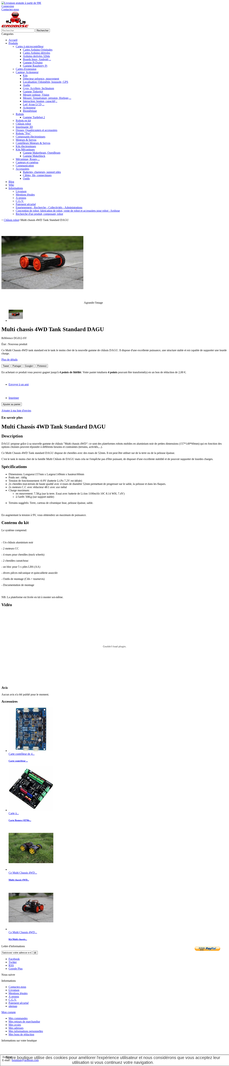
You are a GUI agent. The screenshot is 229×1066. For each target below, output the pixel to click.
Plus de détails (9, 359)
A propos (21, 197)
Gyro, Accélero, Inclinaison (38, 88)
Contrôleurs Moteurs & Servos (33, 143)
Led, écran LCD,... (33, 104)
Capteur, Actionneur (27, 72)
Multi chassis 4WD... (19, 879)
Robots (20, 114)
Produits (13, 43)
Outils (26, 178)
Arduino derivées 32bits (36, 56)
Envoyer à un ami (19, 384)
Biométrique (30, 110)
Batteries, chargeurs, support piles (42, 172)
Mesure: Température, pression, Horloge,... (47, 97)
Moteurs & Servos (26, 139)
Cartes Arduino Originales (37, 49)
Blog (11, 181)
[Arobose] (15, 26)
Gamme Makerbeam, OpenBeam (41, 152)
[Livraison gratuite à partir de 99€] (21, 2)
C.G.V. (20, 201)
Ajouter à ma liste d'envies (16, 410)
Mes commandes (18, 1018)
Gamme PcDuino (33, 62)
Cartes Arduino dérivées (36, 52)
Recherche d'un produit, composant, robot (39, 213)
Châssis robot (23, 123)
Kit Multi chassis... (18, 939)
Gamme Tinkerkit (33, 91)
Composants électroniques (30, 136)
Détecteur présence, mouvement (41, 78)
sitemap (13, 1006)
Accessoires (22, 168)
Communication (25, 165)
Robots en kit (23, 120)
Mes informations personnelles (26, 1031)
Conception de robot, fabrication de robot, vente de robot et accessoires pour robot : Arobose (68, 210)
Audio (26, 85)
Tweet (6, 366)
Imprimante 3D (24, 126)
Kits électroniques (26, 146)
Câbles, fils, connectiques (37, 175)
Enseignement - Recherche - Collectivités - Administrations (49, 207)
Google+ (29, 366)
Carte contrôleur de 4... (22, 753)
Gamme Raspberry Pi (35, 65)
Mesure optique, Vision (36, 94)
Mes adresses (16, 1028)
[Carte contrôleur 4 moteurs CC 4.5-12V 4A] (31, 750)
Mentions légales (25, 194)
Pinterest (42, 366)
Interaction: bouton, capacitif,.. (40, 101)
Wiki (11, 184)
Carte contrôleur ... (18, 761)
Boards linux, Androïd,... (37, 59)
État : (4, 344)
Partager (17, 366)
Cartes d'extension (26, 68)
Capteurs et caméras (27, 162)
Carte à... (14, 813)
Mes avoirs (15, 1024)
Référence (7, 338)
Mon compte (8, 1012)
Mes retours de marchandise (24, 1021)
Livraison (21, 191)
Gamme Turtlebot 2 (34, 117)
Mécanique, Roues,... (28, 159)
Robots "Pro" (23, 133)
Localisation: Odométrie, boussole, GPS (45, 81)
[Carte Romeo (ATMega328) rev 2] (31, 810)
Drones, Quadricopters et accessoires (36, 130)
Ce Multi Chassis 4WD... (23, 872)
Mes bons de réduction (21, 1034)
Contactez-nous (10, 9)
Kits (25, 75)
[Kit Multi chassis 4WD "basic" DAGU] (31, 869)
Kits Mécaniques (25, 149)
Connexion (7, 6)
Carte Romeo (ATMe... (20, 820)
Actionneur (29, 107)
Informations (16, 188)
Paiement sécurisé (26, 204)
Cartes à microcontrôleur (29, 46)
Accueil (13, 40)
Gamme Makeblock (34, 155)
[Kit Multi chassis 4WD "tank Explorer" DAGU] (31, 929)
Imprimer (14, 397)
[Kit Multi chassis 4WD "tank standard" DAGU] (16, 320)
